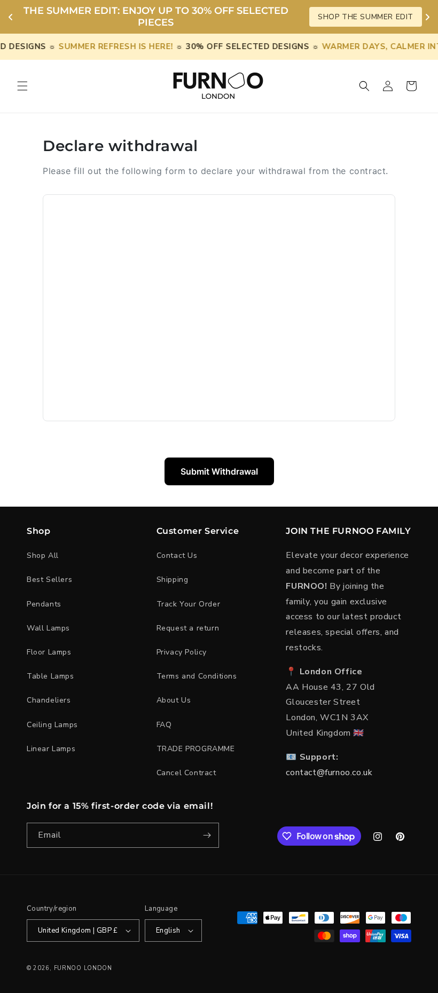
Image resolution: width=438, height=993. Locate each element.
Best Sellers (49, 579)
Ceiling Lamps (52, 725)
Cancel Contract (186, 773)
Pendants (44, 604)
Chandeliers (49, 700)
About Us (174, 700)
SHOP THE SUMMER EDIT (365, 17)
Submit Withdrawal (219, 471)
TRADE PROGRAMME (196, 749)
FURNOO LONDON (83, 968)
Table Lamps (50, 676)
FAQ (164, 725)
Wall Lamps (48, 628)
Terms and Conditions (197, 676)
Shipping (173, 579)
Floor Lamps (49, 652)
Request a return (188, 628)
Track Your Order (189, 604)
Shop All (43, 555)
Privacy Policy (182, 652)
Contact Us (177, 555)
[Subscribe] (206, 835)
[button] (22, 86)
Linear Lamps (51, 749)
